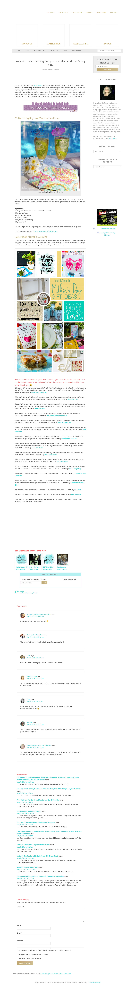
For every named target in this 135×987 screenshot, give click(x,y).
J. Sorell (78, 490)
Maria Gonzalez (32, 676)
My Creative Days (64, 422)
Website (20, 940)
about (27, 51)
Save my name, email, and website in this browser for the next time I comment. (44, 950)
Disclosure (76, 51)
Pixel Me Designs (95, 982)
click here (112, 138)
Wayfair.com (38, 85)
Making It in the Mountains (57, 415)
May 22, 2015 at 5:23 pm (35, 747)
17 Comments (19, 591)
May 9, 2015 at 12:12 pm (35, 724)
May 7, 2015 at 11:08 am (35, 616)
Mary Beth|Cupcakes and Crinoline (39, 745)
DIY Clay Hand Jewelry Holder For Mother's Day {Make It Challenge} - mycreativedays (49, 789)
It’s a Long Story (75, 469)
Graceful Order (62, 462)
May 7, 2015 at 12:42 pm (35, 678)
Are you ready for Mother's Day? (29, 811)
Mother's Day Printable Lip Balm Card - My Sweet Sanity (38, 856)
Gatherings (25, 593)
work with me (39, 51)
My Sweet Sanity (50, 455)
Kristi (28, 656)
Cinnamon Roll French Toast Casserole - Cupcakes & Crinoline (40, 876)
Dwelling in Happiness (39, 392)
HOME (18, 51)
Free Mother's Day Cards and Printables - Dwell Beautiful (38, 800)
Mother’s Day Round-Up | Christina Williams (33, 845)
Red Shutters (76, 494)
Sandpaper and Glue (69, 439)
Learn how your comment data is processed (56, 974)
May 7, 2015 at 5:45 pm (35, 701)
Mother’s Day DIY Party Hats (27, 867)
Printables (53, 51)
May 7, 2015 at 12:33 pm (35, 658)
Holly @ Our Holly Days (35, 635)
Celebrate (18, 593)
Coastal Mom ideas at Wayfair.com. (45, 231)
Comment (20, 907)
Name (19, 925)
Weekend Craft (73, 399)
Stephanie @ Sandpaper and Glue (39, 614)
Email (19, 933)
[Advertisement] (51, 78)
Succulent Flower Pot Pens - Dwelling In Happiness (36, 822)
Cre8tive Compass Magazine (24, 12)
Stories (65, 51)
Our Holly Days (39, 408)
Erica (28, 699)
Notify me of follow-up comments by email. (33, 955)
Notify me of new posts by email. (30, 958)
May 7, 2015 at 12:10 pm (35, 637)
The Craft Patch (37, 448)
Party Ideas (33, 593)
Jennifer (29, 722)
